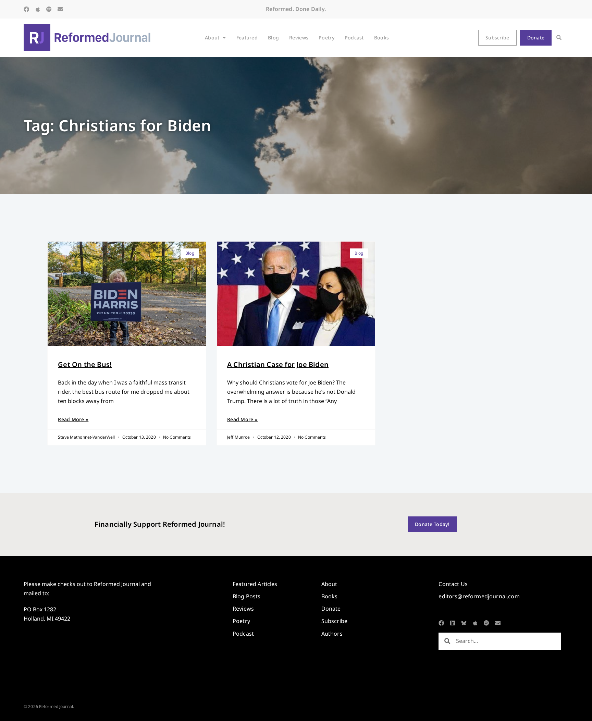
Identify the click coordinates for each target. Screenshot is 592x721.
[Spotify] (49, 9)
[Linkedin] (452, 623)
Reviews (298, 37)
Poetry (326, 37)
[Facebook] (26, 9)
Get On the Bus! (85, 364)
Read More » (73, 419)
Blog (273, 37)
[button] (559, 38)
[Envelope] (60, 9)
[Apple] (37, 9)
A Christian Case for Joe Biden (278, 364)
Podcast (354, 37)
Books (381, 37)
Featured (247, 37)
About (212, 37)
